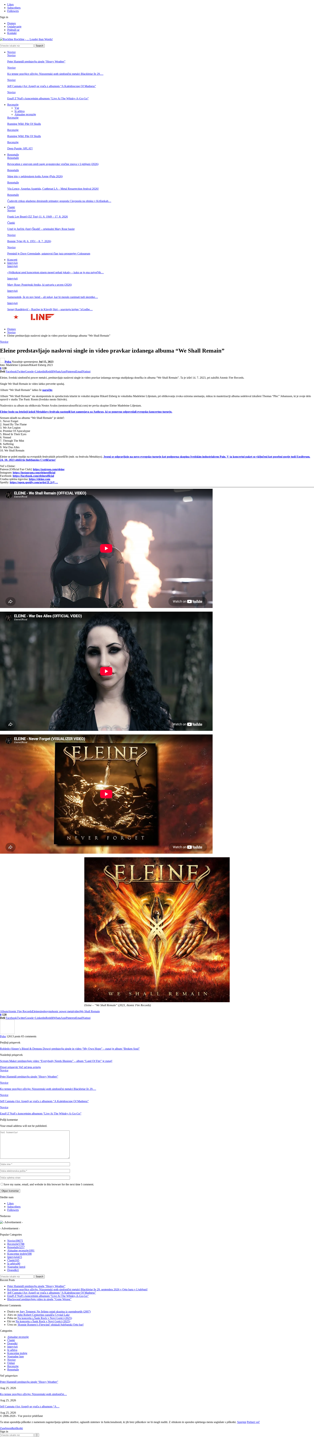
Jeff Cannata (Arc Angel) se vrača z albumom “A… (29, 1406)
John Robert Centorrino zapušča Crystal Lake (43, 1314)
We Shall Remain (90, 1011)
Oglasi (11, 1363)
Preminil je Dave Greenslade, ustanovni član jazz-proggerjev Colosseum (48, 253)
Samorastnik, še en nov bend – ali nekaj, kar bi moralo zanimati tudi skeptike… (52, 297)
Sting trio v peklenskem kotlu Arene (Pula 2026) (35, 176)
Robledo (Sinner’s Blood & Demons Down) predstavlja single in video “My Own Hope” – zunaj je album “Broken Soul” (70, 1048)
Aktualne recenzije (25, 114)
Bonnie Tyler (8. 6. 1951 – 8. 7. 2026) (29, 241)
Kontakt (12, 33)
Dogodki (13, 1270)
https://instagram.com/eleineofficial (34, 472)
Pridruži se (13, 29)
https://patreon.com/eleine (49, 469)
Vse (17, 107)
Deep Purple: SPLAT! (20, 148)
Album (4, 1011)
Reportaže (13, 154)
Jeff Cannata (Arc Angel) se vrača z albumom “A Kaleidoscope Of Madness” (51, 86)
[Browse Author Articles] (7, 1033)
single (42, 1011)
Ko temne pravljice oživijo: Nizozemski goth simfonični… (33, 1394)
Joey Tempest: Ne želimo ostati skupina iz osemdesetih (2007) (55, 1311)
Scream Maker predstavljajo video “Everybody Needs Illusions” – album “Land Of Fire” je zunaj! (56, 1061)
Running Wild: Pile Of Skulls (24, 123)
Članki (11, 207)
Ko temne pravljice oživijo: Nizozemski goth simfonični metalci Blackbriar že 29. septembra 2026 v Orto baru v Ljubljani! (77, 1289)
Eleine (35, 1011)
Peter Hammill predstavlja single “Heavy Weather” (36, 61)
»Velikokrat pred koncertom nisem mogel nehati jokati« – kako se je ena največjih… (55, 272)
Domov (11, 23)
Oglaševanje (14, 26)
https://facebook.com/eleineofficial (33, 475)
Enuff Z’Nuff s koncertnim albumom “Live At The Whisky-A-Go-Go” (48, 98)
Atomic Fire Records (20, 1011)
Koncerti (12, 259)
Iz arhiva (20, 111)
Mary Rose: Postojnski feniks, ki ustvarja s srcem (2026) (39, 284)
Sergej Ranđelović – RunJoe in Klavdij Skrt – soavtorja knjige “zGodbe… (50, 309)
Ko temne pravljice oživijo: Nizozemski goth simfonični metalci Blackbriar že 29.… (55, 73)
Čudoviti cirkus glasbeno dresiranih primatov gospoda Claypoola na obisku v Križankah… (59, 201)
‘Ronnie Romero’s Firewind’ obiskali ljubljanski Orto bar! (50, 1324)
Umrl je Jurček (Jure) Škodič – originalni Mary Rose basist (41, 228)
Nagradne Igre (16, 1266)
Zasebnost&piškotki (11, 1428)
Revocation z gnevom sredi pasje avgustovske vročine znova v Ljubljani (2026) (52, 164)
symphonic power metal (59, 1011)
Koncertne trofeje (19, 1253)
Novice (11, 52)
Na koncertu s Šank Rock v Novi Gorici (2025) (44, 1318)
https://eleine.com (39, 479)
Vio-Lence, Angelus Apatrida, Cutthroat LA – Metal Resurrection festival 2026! (53, 188)
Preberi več (253, 1422)
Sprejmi (241, 1422)
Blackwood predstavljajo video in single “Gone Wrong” (39, 1299)
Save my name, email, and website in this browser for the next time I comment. (49, 1184)
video (76, 1011)
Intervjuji (12, 263)
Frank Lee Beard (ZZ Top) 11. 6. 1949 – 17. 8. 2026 (37, 216)
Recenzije (13, 104)
